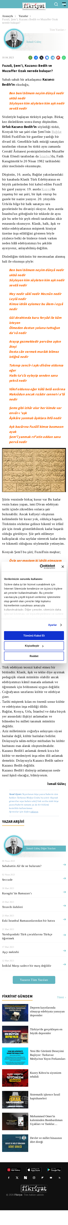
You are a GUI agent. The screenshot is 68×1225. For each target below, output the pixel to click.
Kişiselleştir (32, 645)
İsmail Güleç (34, 42)
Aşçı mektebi (10, 967)
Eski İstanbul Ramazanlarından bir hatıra (29, 935)
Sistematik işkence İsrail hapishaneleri (45, 1111)
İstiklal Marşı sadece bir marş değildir (26, 980)
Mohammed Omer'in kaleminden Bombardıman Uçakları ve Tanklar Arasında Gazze (47, 1135)
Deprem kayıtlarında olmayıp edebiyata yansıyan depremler (48, 1026)
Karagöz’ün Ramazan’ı (17, 908)
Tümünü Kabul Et (34, 635)
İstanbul (8, 161)
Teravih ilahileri (12, 922)
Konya (47, 194)
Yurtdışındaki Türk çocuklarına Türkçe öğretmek (27, 951)
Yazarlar (24, 16)
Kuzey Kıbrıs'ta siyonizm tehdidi (45, 1089)
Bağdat (58, 132)
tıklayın (34, 826)
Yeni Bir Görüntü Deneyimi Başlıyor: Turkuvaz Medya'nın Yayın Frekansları (48, 1070)
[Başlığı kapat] (63, 566)
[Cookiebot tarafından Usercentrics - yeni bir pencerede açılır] (41, 566)
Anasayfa (7, 16)
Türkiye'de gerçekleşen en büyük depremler (46, 1046)
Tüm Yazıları (57, 30)
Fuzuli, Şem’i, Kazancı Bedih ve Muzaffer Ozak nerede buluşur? (30, 21)
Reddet (34, 656)
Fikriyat (18, 1209)
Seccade (7, 894)
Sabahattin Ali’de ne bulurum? (22, 881)
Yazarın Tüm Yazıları (34, 994)
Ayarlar (52, 624)
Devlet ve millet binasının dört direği (46, 1155)
